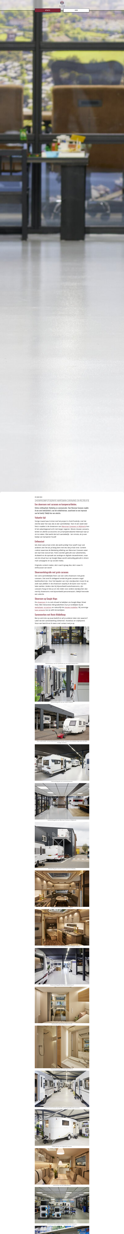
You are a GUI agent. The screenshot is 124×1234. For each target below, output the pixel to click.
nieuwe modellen (71, 607)
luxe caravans (40, 610)
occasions (47, 607)
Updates (47, 10)
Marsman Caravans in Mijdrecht (74, 526)
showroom (41, 602)
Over (76, 10)
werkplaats (39, 607)
